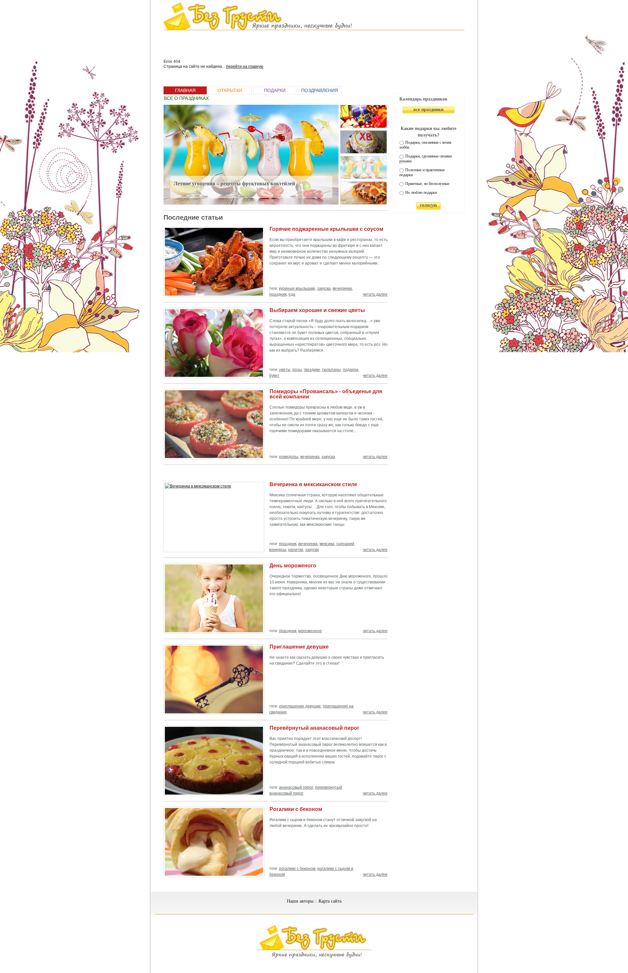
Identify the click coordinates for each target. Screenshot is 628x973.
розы (297, 369)
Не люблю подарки (421, 192)
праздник (278, 294)
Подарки (275, 90)
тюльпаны (331, 369)
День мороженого (293, 565)
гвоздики (312, 369)
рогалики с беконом (297, 868)
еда (291, 294)
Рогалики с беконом (296, 809)
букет (274, 375)
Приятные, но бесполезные (427, 183)
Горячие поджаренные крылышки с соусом (326, 229)
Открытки (230, 90)
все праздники (428, 109)
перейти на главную (244, 66)
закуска (324, 288)
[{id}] (363, 116)
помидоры (288, 456)
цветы (284, 369)
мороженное (310, 631)
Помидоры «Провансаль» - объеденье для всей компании (326, 394)
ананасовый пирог (296, 787)
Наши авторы (300, 901)
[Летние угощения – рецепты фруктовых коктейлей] (251, 155)
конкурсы (277, 549)
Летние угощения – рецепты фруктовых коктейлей (234, 183)
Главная (185, 90)
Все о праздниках (186, 98)
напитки (295, 549)
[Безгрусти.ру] (314, 957)
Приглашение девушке (299, 647)
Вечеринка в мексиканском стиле (313, 484)
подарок (350, 369)
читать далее (375, 294)
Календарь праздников (423, 99)
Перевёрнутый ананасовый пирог (314, 728)
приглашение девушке (300, 706)
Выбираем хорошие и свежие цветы (317, 310)
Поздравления (319, 90)
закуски (312, 549)
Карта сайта (330, 901)
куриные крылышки (297, 288)
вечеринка (342, 288)
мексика (327, 544)
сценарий (345, 544)
